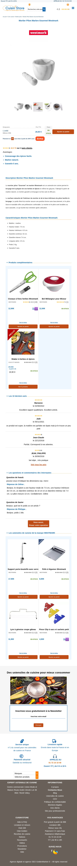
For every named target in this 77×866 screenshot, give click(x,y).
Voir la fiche (23, 322)
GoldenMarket (42, 862)
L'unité (5, 131)
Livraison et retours (22, 825)
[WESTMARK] (38, 41)
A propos (55, 787)
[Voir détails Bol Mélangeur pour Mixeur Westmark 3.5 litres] (54, 283)
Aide (22, 852)
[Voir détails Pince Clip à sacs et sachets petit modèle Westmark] (54, 613)
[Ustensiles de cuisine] (13, 10)
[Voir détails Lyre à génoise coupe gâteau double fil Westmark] (23, 613)
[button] (44, 9)
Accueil (5, 16)
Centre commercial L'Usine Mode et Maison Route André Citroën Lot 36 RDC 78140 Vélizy (22, 790)
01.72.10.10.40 (55, 837)
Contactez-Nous (55, 790)
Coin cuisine (11, 16)
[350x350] (28, 111)
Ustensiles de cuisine (55, 796)
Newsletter (22, 849)
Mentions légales (55, 805)
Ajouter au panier (23, 326)
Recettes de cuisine (22, 834)
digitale (19, 862)
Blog (55, 793)
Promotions (22, 846)
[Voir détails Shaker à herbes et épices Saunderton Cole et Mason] (23, 343)
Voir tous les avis (38, 465)
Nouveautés (22, 840)
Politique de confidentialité (55, 802)
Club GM (22, 828)
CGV (55, 799)
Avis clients (55, 808)
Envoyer (38, 725)
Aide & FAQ (22, 822)
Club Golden (22, 831)
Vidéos (22, 843)
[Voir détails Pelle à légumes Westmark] (54, 553)
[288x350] (48, 111)
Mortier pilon (18, 16)
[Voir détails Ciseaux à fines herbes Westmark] (23, 283)
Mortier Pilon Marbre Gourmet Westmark (33, 16)
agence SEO (30, 862)
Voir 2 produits (23, 386)
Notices (22, 837)
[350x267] (57, 111)
